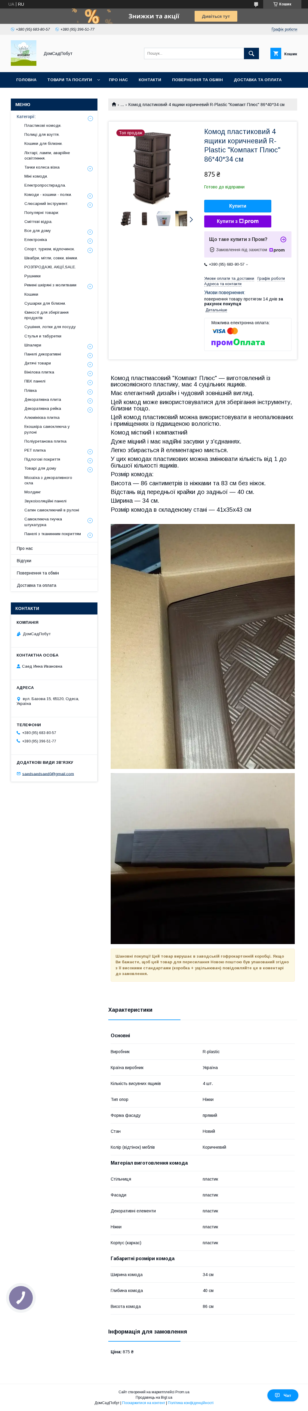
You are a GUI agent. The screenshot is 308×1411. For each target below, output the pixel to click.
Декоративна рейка (42, 408)
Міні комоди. (36, 176)
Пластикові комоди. (42, 125)
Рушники (32, 276)
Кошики (31, 294)
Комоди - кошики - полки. (48, 194)
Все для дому (37, 230)
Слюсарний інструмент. (46, 203)
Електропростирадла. (45, 185)
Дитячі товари (37, 363)
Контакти (150, 80)
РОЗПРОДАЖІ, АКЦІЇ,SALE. (50, 267)
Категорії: (26, 116)
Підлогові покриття (42, 459)
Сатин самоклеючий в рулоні (51, 510)
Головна (26, 80)
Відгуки (24, 560)
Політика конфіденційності (191, 1403)
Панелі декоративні (42, 354)
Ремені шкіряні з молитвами (50, 285)
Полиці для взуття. (42, 134)
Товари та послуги (69, 80)
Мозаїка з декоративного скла (48, 480)
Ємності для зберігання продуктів (46, 315)
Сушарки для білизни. (45, 303)
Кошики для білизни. (43, 143)
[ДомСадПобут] (23, 64)
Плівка (30, 390)
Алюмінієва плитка (42, 417)
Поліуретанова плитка (45, 441)
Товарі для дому (40, 468)
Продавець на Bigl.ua (154, 1397)
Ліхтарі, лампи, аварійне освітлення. (47, 155)
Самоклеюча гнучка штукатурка (43, 522)
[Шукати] (251, 53)
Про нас (118, 80)
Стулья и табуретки (42, 336)
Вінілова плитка (39, 372)
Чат (287, 1395)
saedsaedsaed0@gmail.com (48, 773)
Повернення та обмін (197, 80)
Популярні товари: (41, 212)
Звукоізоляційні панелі (45, 501)
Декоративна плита (42, 399)
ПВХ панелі (34, 381)
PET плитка (35, 450)
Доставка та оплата (258, 80)
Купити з (227, 221)
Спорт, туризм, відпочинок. (49, 249)
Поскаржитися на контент (143, 1403)
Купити (237, 206)
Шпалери (32, 345)
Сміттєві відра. (38, 221)
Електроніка (35, 239)
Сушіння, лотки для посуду (50, 327)
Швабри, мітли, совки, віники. (51, 258)
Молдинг (32, 492)
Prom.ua (182, 1392)
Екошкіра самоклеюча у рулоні (47, 429)
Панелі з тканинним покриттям (52, 534)
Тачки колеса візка (42, 167)
